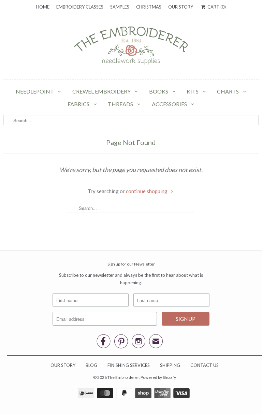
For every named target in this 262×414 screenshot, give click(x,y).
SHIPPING (170, 365)
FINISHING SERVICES (128, 365)
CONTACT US (204, 365)
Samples (119, 7)
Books (159, 91)
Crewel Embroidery (102, 91)
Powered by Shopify (158, 377)
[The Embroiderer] (131, 47)
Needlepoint (35, 91)
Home (42, 7)
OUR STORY (62, 365)
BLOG (91, 365)
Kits (193, 91)
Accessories (170, 104)
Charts (228, 91)
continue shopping (147, 191)
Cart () (215, 7)
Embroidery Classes (79, 7)
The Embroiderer (123, 377)
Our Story (180, 7)
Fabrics (79, 104)
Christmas (148, 7)
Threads (121, 104)
